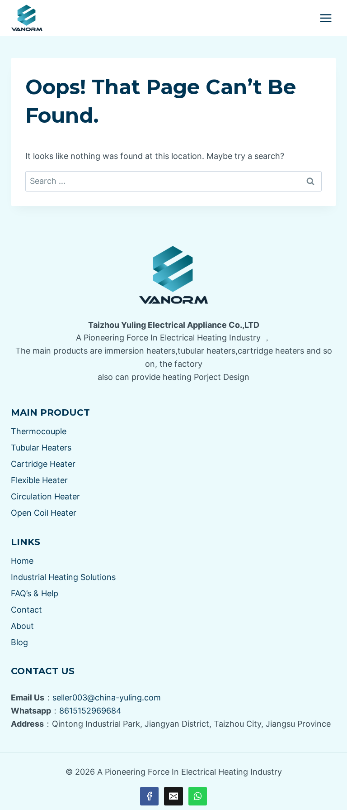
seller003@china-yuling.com (106, 697)
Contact (26, 609)
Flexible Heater (39, 480)
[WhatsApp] (197, 796)
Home (22, 561)
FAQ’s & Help (34, 593)
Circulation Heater (45, 496)
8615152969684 (90, 710)
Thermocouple (38, 431)
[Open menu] (325, 18)
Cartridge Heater (43, 464)
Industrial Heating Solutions (63, 577)
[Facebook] (149, 796)
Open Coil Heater (43, 513)
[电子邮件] (173, 796)
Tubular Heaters (41, 447)
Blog (19, 642)
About (22, 626)
